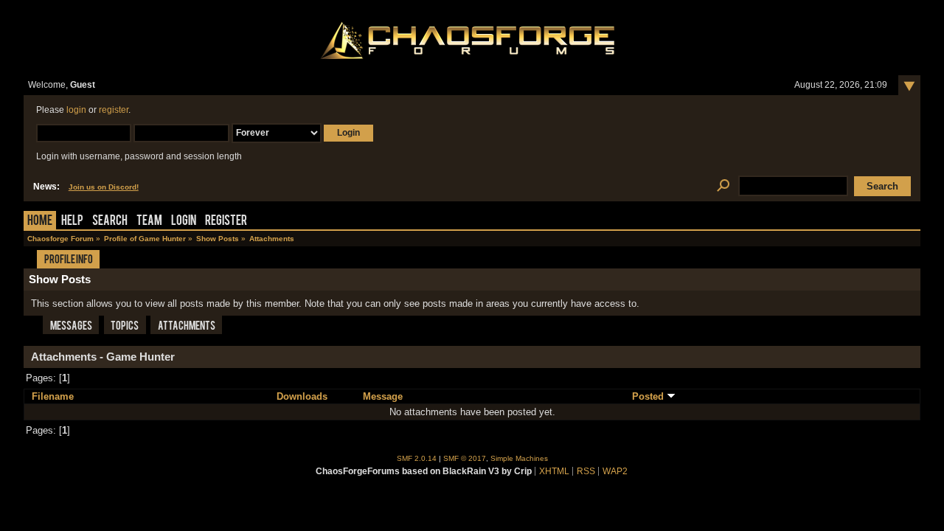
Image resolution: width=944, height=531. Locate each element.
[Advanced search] (723, 186)
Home (39, 221)
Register (226, 221)
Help (72, 221)
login (76, 109)
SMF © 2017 (464, 458)
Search (110, 221)
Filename (53, 396)
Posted (649, 396)
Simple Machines (519, 458)
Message (383, 396)
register (113, 109)
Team (149, 221)
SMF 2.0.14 (417, 458)
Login (183, 221)
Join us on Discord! (104, 187)
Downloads (302, 396)
